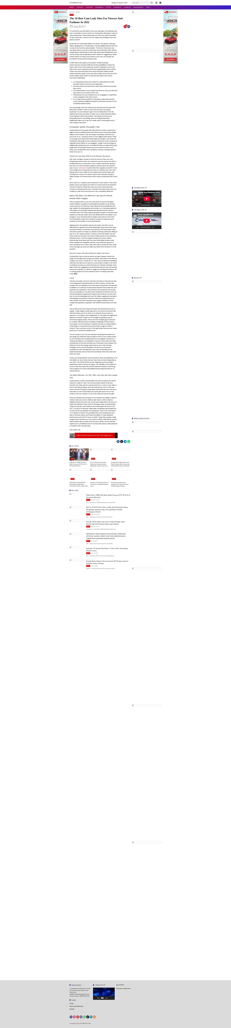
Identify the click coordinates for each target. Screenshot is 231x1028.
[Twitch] (81, 1016)
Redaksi (76, 26)
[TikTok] (87, 1016)
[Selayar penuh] (159, 205)
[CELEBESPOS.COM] (76, 3)
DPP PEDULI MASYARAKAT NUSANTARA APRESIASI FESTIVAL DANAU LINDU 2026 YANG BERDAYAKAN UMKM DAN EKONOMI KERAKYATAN (79, 484)
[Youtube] (77, 1016)
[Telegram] (125, 441)
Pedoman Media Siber (76, 1006)
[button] (151, 2)
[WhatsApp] (128, 441)
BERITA (71, 15)
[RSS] (94, 1016)
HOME (71, 1003)
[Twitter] (121, 441)
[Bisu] (156, 205)
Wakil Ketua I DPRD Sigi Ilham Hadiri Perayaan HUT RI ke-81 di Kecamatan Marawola (78, 464)
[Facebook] (118, 441)
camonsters (82, 168)
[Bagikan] (128, 26)
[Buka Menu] (160, 3)
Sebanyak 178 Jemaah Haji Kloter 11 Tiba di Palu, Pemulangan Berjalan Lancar (99, 484)
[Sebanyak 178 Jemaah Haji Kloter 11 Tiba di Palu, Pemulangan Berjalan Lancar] (99, 475)
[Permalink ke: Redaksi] (72, 26)
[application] (146, 198)
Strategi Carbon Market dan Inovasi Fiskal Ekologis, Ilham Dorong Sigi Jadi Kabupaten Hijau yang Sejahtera (120, 464)
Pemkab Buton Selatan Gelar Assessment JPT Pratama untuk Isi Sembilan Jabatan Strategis (119, 484)
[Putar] (134, 205)
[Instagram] (74, 1016)
